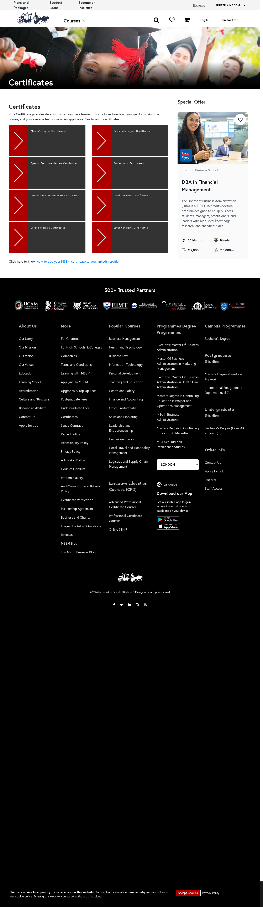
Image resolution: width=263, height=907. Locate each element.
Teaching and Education (126, 382)
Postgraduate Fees (74, 399)
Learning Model (30, 382)
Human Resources (121, 439)
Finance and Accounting (126, 399)
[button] (156, 20)
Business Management (124, 339)
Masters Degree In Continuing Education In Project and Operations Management (178, 401)
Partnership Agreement (77, 509)
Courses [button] (72, 21)
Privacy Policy (70, 452)
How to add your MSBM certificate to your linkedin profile (77, 261)
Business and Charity (75, 517)
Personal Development (125, 373)
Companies (69, 356)
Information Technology (126, 365)
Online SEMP (118, 529)
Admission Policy (73, 460)
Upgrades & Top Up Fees (78, 391)
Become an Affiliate (32, 408)
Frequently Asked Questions (81, 526)
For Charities (70, 339)
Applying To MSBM (74, 382)
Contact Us (27, 417)
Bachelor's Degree (217, 339)
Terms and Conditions (76, 365)
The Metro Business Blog (78, 552)
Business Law (118, 356)
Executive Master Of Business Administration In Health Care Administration (178, 382)
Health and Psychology (125, 347)
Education (26, 373)
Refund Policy (70, 434)
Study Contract (72, 426)
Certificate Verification (77, 500)
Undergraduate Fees (75, 408)
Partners (210, 480)
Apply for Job (28, 426)
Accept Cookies (188, 893)
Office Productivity (122, 408)
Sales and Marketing (123, 417)
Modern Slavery (72, 478)
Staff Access (213, 489)
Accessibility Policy (74, 443)
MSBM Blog (69, 543)
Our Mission (27, 347)
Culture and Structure (34, 399)
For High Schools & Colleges (81, 347)
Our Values (26, 365)
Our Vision (26, 356)
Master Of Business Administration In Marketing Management (176, 364)
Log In (204, 20)
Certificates (69, 417)
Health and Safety (122, 391)
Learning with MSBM (75, 373)
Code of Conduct (73, 469)
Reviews (67, 535)
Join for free (229, 20)
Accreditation (28, 391)
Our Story (26, 339)
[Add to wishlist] (240, 119)
